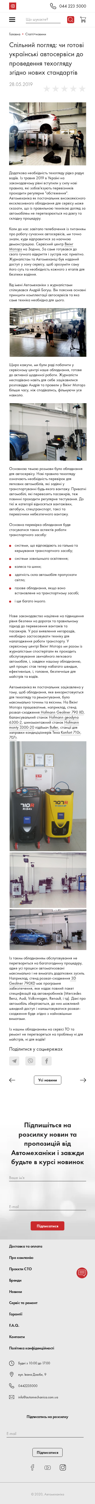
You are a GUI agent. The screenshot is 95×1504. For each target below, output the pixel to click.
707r (12, 737)
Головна (14, 34)
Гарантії (15, 1314)
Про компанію (21, 1257)
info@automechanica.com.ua (38, 1397)
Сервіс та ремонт (23, 1302)
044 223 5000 (72, 6)
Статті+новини (35, 34)
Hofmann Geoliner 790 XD (62, 712)
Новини (15, 1291)
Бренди (15, 1280)
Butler (54, 727)
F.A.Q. (14, 1325)
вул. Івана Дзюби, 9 (32, 1374)
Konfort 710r (70, 732)
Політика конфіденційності (31, 1348)
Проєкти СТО (20, 1269)
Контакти (17, 1336)
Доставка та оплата (25, 1246)
